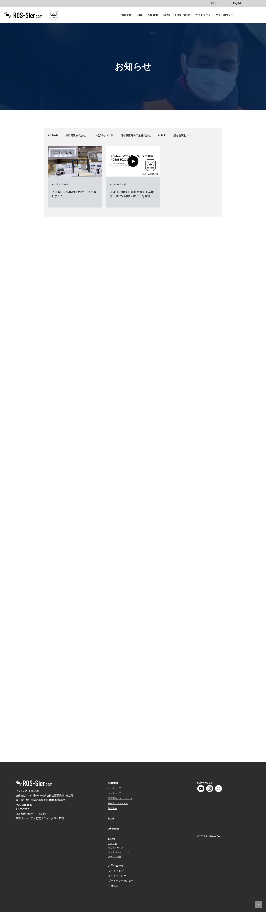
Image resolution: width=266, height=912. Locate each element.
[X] (218, 788)
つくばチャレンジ (103, 135)
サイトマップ (115, 870)
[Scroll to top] (258, 904)
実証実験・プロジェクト (120, 798)
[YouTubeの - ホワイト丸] (200, 788)
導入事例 (112, 808)
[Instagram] (209, 788)
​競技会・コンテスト (118, 803)
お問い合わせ (115, 865)
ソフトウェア (114, 793)
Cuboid (162, 135)
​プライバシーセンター (121, 880)
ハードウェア (114, 788)
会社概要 (113, 885)
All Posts (53, 135)
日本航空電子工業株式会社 (136, 135)
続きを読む (180, 135)
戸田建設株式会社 (76, 135)
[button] (127, 15)
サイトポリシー (117, 875)
